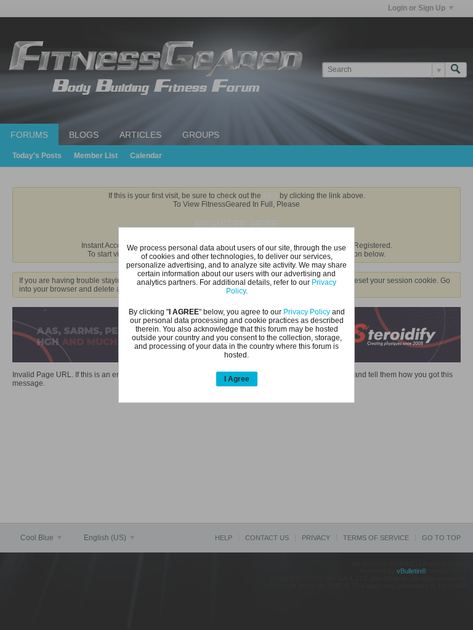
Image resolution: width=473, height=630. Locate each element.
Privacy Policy (306, 312)
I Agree (236, 379)
